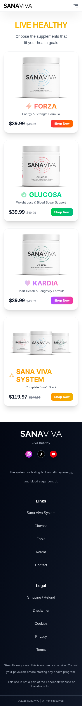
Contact (41, 565)
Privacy (41, 636)
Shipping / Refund (41, 597)
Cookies (41, 623)
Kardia (41, 552)
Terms (41, 650)
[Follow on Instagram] (28, 454)
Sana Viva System (41, 513)
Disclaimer (41, 610)
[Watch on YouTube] (53, 454)
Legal (41, 586)
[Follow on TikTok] (41, 454)
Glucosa (41, 526)
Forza (41, 539)
